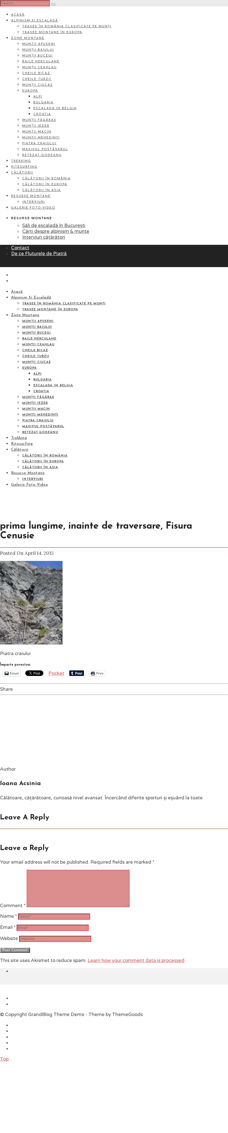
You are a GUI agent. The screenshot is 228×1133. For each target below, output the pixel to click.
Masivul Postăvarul (45, 149)
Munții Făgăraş (39, 120)
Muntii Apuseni (38, 44)
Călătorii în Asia (41, 190)
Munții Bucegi (37, 55)
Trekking (21, 161)
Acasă (18, 14)
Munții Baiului (38, 50)
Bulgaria (43, 102)
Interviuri (33, 202)
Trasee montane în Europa (52, 32)
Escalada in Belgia (55, 108)
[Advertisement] (41, 1097)
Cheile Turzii (36, 79)
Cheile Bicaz (36, 73)
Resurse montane (31, 196)
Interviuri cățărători (43, 237)
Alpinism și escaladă (34, 20)
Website (9, 938)
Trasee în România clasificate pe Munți (66, 26)
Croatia (42, 114)
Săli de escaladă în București (53, 225)
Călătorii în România (46, 178)
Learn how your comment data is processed (136, 960)
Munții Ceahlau (39, 67)
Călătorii (22, 172)
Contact (20, 248)
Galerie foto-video (33, 207)
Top (4, 1059)
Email (8, 927)
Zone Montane (27, 38)
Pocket (56, 673)
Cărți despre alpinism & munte (55, 231)
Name (8, 916)
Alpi (37, 96)
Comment (13, 906)
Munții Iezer (35, 126)
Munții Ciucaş (37, 85)
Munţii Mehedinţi (41, 137)
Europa (30, 90)
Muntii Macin (36, 131)
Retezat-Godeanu (42, 155)
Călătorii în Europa (44, 184)
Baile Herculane (41, 61)
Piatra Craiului (39, 143)
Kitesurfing (24, 167)
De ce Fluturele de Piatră (39, 254)
